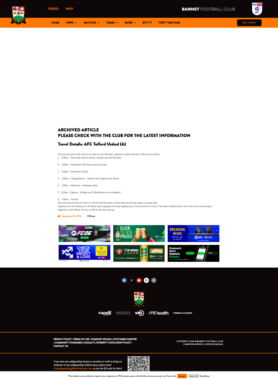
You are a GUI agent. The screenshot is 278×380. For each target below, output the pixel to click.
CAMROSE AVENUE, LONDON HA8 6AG (203, 344)
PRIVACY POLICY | (63, 339)
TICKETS (53, 9)
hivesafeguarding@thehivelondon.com (73, 368)
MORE (128, 23)
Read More (205, 376)
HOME (55, 23)
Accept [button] (182, 376)
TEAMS (110, 23)
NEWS (70, 23)
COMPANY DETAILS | (102, 339)
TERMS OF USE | (81, 339)
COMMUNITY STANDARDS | (69, 342)
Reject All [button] (194, 376)
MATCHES (90, 23)
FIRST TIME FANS (169, 23)
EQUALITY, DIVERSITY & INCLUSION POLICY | (108, 342)
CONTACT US (61, 346)
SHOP (69, 9)
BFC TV (147, 23)
